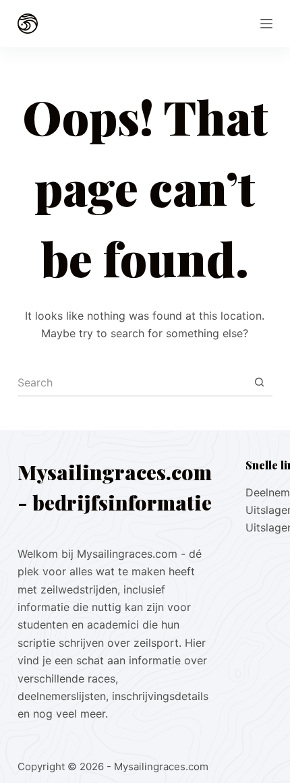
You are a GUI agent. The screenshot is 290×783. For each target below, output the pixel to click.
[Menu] (266, 24)
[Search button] (258, 383)
